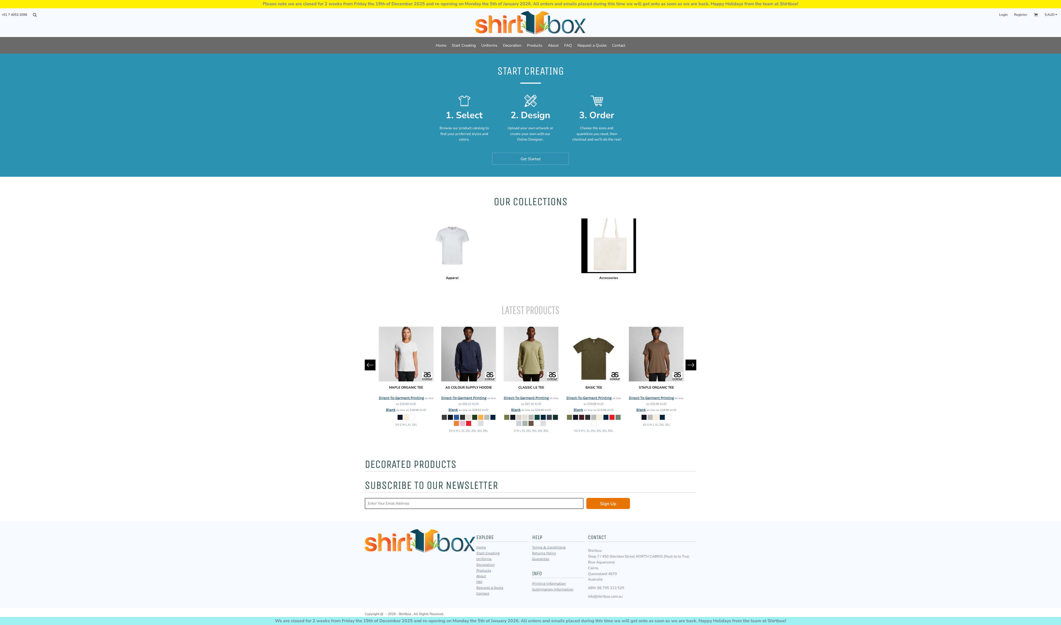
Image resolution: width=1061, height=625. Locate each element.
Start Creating (488, 553)
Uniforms (484, 559)
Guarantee (540, 559)
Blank (390, 410)
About (481, 576)
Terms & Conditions (549, 547)
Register (1020, 14)
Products (483, 570)
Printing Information (549, 583)
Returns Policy (544, 553)
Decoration (485, 565)
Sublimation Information (552, 589)
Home (481, 547)
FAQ (479, 582)
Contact (482, 593)
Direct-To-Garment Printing (401, 398)
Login (1003, 14)
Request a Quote (489, 588)
